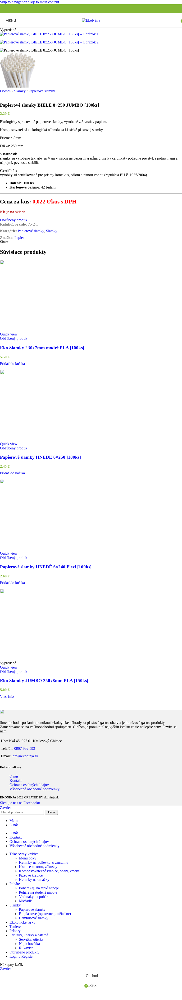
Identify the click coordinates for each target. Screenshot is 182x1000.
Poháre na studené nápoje (38, 892)
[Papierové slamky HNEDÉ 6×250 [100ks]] (91, 406)
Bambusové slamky (33, 918)
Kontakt (15, 780)
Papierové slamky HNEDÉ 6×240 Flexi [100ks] (45, 566)
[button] (12, 364)
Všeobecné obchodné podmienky (34, 789)
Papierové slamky (41, 91)
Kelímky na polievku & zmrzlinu (43, 862)
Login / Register (21, 956)
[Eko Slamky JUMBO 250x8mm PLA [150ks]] (91, 625)
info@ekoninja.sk (25, 756)
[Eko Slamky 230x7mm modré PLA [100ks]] (91, 296)
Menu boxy (27, 858)
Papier (19, 238)
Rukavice (26, 948)
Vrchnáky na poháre (34, 897)
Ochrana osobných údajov (29, 785)
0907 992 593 (24, 748)
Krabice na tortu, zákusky (38, 867)
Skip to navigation (14, 2)
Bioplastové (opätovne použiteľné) (45, 914)
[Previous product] (3, 96)
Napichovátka (29, 944)
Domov (6, 91)
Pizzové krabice (31, 875)
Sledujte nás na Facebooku (20, 803)
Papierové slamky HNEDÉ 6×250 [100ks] (40, 457)
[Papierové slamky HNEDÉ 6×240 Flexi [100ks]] (91, 515)
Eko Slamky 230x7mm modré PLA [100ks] (42, 347)
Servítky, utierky (31, 939)
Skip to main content (43, 2)
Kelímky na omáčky (34, 879)
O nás (13, 776)
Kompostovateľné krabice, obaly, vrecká (49, 871)
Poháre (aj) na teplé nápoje (39, 888)
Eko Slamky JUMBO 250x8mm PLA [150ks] (44, 680)
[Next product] (14, 96)
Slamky (20, 91)
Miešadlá (25, 901)
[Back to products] (8, 96)
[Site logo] (91, 20)
